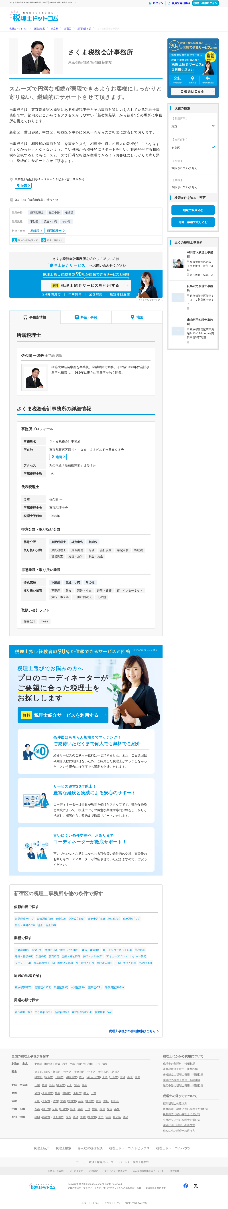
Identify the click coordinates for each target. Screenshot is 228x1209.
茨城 (122, 1077)
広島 (55, 1109)
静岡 (57, 1093)
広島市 (64, 1109)
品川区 (116, 1071)
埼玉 (81, 1077)
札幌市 (49, 1063)
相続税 (35, 230)
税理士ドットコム (18, 28)
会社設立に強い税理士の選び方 (181, 1119)
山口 (87, 1109)
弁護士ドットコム (90, 1203)
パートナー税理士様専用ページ (94, 1162)
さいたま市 (93, 1077)
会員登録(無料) (181, 3)
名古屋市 (47, 1093)
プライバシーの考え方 (115, 1170)
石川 (69, 1085)
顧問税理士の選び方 (175, 1103)
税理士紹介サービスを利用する (60, 715)
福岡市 (46, 1117)
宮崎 (108, 1117)
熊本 (83, 1117)
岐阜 (86, 1093)
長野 (44, 1085)
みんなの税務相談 (90, 1148)
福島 (105, 1063)
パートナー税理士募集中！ (135, 1162)
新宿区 (67, 28)
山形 (97, 1063)
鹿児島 (117, 1117)
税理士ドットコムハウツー (174, 1148)
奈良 (106, 1101)
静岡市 (67, 1093)
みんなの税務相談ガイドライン (148, 1170)
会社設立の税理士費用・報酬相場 (183, 1074)
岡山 (37, 1109)
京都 (63, 1101)
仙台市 (81, 1063)
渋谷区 (67, 1071)
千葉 (105, 1077)
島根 (80, 1109)
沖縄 (125, 1117)
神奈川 (39, 1077)
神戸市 (90, 1101)
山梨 (37, 1085)
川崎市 (59, 1077)
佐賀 (68, 1117)
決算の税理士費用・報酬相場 (180, 1069)
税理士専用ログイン (205, 3)
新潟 (52, 1085)
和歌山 (115, 1101)
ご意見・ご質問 (55, 1170)
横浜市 (49, 1077)
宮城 (72, 1063)
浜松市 (77, 1093)
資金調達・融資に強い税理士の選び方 (185, 1109)
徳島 (95, 1109)
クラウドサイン (112, 1203)
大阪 (37, 1101)
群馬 (137, 1077)
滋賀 (98, 1101)
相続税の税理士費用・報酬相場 (181, 1080)
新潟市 (61, 1085)
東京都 (54, 28)
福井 (84, 1085)
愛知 (37, 1093)
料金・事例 (88, 317)
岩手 (65, 1063)
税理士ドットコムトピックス (129, 1148)
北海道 (39, 1063)
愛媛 (109, 1109)
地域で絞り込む (193, 210)
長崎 (75, 1117)
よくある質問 (76, 1170)
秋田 (90, 1063)
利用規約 (93, 1170)
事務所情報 (37, 317)
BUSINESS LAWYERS (136, 1203)
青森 (57, 1063)
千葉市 (114, 1077)
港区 (47, 1071)
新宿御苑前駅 (84, 28)
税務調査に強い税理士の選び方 (181, 1114)
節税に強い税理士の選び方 (179, 1130)
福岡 (37, 1117)
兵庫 (80, 1101)
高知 (117, 1109)
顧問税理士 (54, 230)
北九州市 (58, 1117)
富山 (77, 1085)
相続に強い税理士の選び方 (179, 1125)
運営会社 (174, 1170)
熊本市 (92, 1117)
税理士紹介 (41, 1148)
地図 (24, 185)
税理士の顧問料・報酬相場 (179, 1063)
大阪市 (46, 1101)
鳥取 (72, 1109)
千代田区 (79, 1071)
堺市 (55, 1101)
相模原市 (71, 1077)
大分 (101, 1117)
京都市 (72, 1101)
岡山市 (46, 1109)
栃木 (130, 1077)
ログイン (158, 3)
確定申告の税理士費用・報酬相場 (183, 1085)
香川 (102, 1109)
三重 (93, 1093)
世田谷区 (103, 1071)
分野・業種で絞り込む (193, 222)
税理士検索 (39, 28)
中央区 (92, 1071)
